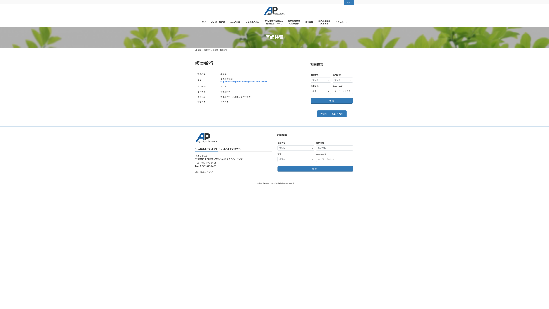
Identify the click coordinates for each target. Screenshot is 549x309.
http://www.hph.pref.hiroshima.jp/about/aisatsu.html (243, 81)
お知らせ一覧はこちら (331, 114)
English (349, 2)
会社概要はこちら (204, 172)
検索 (332, 101)
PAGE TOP (534, 297)
